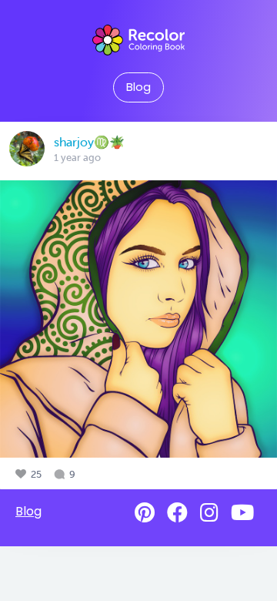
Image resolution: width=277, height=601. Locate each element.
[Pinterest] (145, 513)
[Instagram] (209, 513)
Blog (138, 87)
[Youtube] (242, 513)
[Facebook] (177, 513)
